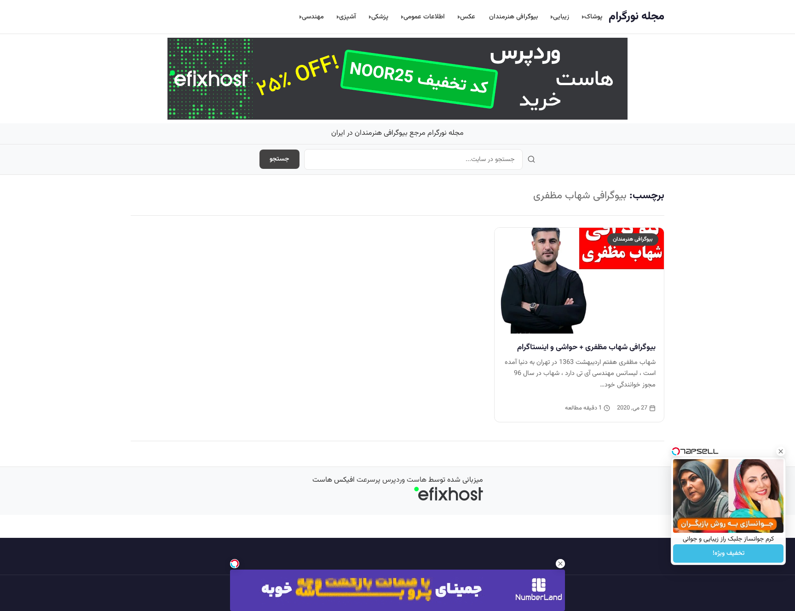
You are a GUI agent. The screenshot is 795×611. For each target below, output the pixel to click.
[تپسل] (234, 563)
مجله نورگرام (636, 16)
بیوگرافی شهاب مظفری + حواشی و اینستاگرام (586, 347)
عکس (467, 17)
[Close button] (780, 451)
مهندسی (313, 17)
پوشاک (593, 17)
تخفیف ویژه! (728, 553)
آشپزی (347, 17)
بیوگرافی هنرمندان (513, 17)
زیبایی (561, 17)
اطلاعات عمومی (424, 17)
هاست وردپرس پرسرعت (391, 480)
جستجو (279, 159)
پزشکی (379, 17)
